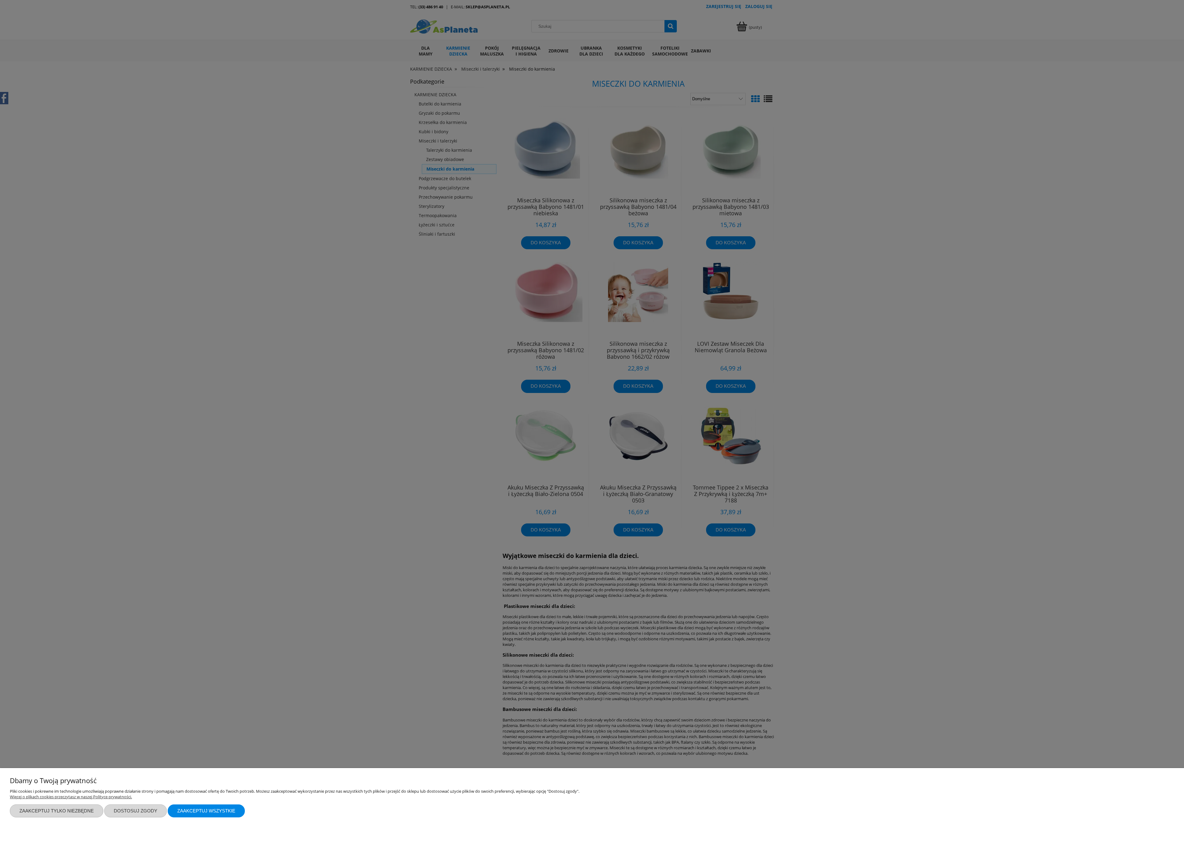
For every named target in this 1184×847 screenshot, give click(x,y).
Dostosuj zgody (135, 810)
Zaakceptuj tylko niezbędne (56, 810)
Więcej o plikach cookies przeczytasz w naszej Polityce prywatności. (71, 796)
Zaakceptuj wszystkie (206, 810)
